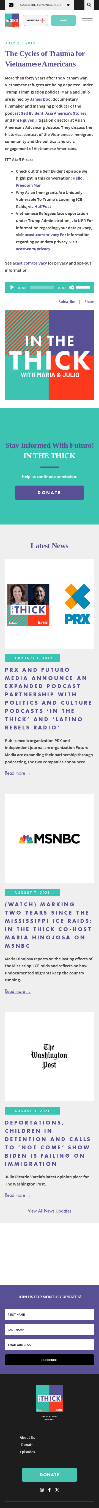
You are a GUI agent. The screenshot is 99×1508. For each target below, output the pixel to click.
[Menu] (87, 20)
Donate (63, 20)
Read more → (18, 773)
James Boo (40, 99)
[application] (49, 287)
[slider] (83, 287)
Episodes (27, 1451)
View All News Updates (50, 1211)
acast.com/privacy (42, 234)
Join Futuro (32, 20)
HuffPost (42, 206)
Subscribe (67, 301)
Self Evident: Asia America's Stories (53, 113)
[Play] (12, 287)
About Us (27, 1437)
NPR (82, 220)
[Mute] (71, 287)
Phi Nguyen (23, 120)
